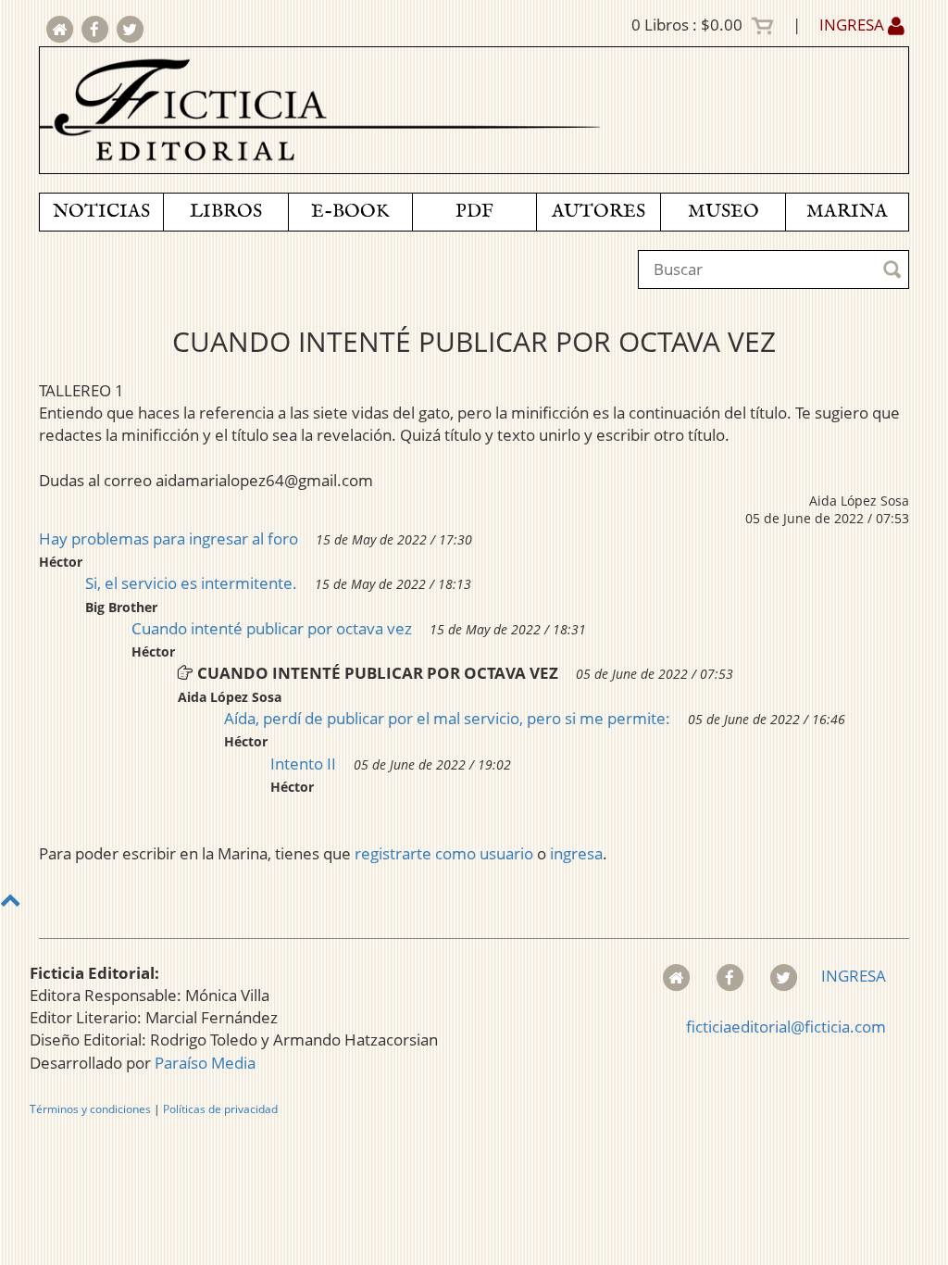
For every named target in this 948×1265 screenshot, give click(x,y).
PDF (474, 211)
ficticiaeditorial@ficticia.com (786, 1026)
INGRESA (853, 24)
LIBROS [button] (226, 211)
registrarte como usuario (444, 853)
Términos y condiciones (90, 1109)
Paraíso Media (205, 1062)
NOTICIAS (101, 211)
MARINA (847, 211)
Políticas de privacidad (220, 1109)
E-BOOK (350, 211)
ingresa (576, 853)
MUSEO (723, 211)
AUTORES (598, 211)
